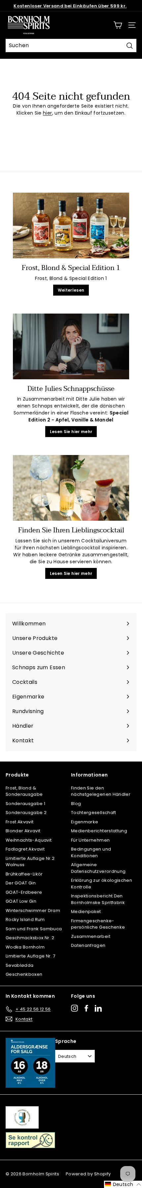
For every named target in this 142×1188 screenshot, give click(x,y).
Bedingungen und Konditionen (91, 852)
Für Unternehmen (90, 840)
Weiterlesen (71, 290)
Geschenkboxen (24, 974)
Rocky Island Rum (25, 919)
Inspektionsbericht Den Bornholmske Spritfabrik (98, 899)
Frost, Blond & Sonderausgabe (24, 791)
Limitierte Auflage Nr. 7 (30, 956)
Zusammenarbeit (90, 936)
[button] (123, 1184)
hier (47, 113)
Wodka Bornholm (25, 947)
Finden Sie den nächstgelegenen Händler (100, 791)
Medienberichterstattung (99, 831)
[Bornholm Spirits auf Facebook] (86, 1008)
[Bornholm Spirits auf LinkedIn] (98, 1008)
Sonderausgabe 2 (26, 812)
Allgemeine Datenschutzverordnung (98, 868)
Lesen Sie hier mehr (71, 431)
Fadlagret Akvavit (25, 849)
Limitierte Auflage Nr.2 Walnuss (30, 861)
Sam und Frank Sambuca (34, 929)
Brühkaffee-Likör (24, 874)
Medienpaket (86, 911)
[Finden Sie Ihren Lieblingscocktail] (71, 488)
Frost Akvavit (20, 822)
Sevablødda (20, 965)
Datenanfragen (88, 945)
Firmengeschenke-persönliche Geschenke (98, 924)
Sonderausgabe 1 (25, 803)
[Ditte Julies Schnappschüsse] (71, 346)
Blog (76, 803)
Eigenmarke (84, 822)
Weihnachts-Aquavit (29, 840)
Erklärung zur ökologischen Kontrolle (101, 883)
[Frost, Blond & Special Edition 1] (71, 225)
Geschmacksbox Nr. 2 (30, 938)
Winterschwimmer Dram (33, 910)
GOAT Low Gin (21, 901)
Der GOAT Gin (21, 883)
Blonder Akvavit (23, 831)
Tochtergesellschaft (93, 812)
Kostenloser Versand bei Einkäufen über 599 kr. (70, 5)
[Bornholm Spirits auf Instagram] (74, 1008)
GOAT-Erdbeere (24, 892)
